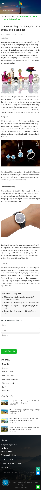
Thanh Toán (6, 391)
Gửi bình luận (9, 351)
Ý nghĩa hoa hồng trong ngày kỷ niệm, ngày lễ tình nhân (21, 307)
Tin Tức (4, 387)
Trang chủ (5, 364)
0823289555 (6, 451)
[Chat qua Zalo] (38, 473)
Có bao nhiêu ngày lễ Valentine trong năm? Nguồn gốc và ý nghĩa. (19, 298)
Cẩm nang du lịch (8, 383)
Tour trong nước (7, 372)
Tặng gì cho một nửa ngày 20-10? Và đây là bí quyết (20, 312)
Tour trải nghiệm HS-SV (10, 379)
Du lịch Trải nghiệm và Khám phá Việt (19, 472)
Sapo (25, 487)
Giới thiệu (5, 368)
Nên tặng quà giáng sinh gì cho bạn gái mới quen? (21, 302)
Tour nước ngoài (8, 375)
